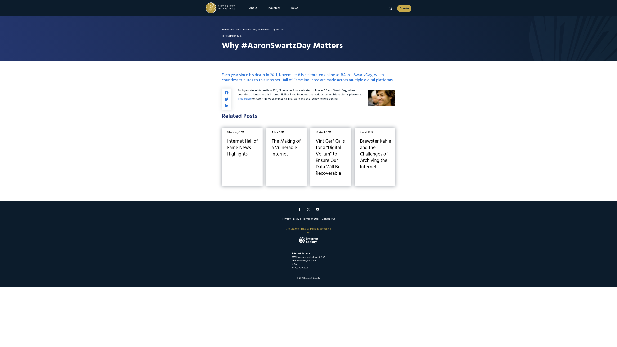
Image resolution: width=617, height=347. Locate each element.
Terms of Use (310, 219)
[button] (390, 8)
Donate (404, 8)
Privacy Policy (290, 219)
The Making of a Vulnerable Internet (286, 157)
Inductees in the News (240, 29)
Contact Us (328, 219)
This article (245, 99)
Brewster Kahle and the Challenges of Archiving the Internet (375, 157)
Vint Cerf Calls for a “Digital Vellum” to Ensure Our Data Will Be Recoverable (330, 157)
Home (225, 29)
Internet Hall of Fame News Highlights (242, 157)
